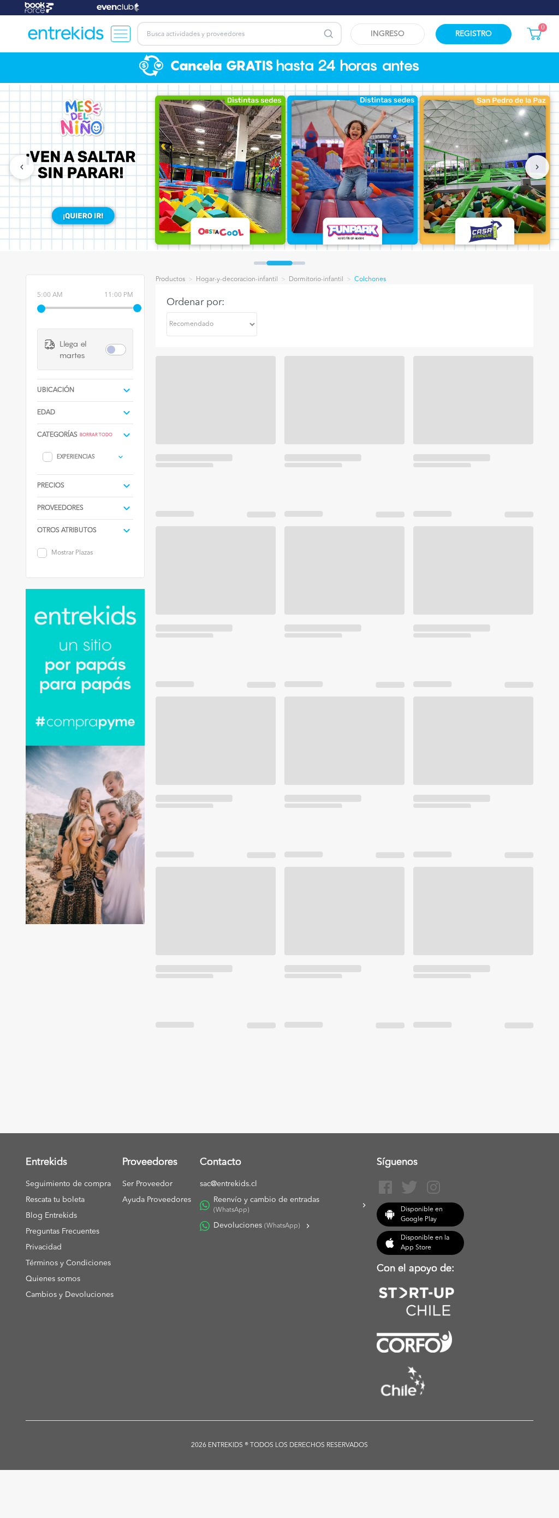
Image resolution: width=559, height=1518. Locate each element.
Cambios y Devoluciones (70, 1295)
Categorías (57, 435)
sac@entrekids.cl (228, 1184)
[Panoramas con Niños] (66, 34)
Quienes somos (53, 1279)
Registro (473, 34)
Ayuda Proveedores (156, 1200)
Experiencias (76, 457)
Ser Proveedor (147, 1184)
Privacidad (44, 1247)
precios (50, 486)
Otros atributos (67, 530)
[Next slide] (537, 167)
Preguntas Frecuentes (62, 1231)
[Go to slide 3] (298, 263)
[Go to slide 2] (279, 263)
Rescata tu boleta (55, 1200)
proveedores (60, 508)
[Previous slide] (22, 167)
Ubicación (55, 390)
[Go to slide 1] (260, 263)
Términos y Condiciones (68, 1263)
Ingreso (388, 34)
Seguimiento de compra (68, 1184)
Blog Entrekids (51, 1215)
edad (46, 412)
